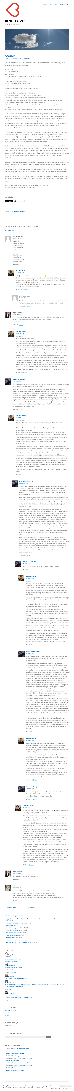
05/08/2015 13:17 (27, 807)
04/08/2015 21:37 (17, 381)
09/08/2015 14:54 (30, 653)
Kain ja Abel (9, 925)
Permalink (23, 211)
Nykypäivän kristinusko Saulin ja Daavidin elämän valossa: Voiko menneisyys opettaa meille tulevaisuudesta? (35, 919)
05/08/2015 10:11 (20, 417)
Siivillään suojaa (9, 1013)
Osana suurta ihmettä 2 (12, 932)
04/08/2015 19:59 (17, 314)
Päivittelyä (7, 956)
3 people (21, 264)
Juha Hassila (9, 1053)
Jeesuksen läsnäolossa (11, 1010)
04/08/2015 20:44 (20, 333)
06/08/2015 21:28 (30, 578)
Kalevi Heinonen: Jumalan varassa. (26, 1051)
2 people (28, 306)
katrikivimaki (17, 886)
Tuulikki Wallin (17, 58)
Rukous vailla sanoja (18, 1070)
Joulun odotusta (10, 937)
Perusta (16, 1068)
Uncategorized (15, 211)
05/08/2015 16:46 (17, 873)
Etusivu (45, 4)
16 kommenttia (26, 58)
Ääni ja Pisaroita (9, 1000)
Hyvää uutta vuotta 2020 (11, 961)
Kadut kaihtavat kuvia (12, 935)
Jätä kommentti (9, 231)
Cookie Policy (39, 1087)
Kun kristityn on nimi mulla (21, 1048)
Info (51, 4)
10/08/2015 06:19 (30, 789)
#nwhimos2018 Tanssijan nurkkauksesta (16, 978)
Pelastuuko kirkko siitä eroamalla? (15, 923)
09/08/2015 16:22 (30, 740)
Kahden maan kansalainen (13, 940)
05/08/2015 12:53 (27, 563)
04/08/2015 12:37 (17, 238)
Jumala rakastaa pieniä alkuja (13, 959)
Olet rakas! (8, 1015)
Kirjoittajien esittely (61, 4)
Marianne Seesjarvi (19, 379)
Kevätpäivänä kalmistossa (13, 930)
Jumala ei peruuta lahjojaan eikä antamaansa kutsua (20, 942)
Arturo (8, 1060)
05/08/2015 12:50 (23, 483)
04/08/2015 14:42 (20, 273)
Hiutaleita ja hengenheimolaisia (14, 928)
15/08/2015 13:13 (17, 888)
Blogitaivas (15, 21)
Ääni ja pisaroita (18, 1056)
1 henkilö (24, 289)
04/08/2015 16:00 (23, 298)
